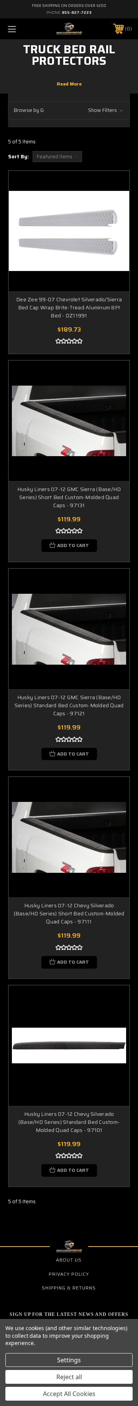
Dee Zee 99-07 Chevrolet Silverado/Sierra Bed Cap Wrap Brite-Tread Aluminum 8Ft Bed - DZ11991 (69, 307)
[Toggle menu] (20, 28)
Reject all (69, 1377)
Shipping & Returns (69, 1287)
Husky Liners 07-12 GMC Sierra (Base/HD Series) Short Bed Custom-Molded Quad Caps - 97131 (69, 497)
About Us (69, 1259)
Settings (69, 1360)
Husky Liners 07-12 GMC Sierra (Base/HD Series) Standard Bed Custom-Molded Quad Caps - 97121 (69, 705)
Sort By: (18, 157)
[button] (69, 110)
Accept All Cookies (69, 1394)
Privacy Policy (69, 1274)
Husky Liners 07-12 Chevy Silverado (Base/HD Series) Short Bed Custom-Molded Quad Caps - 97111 (69, 913)
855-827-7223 (77, 12)
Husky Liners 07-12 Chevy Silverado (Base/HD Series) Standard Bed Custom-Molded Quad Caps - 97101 (69, 1122)
